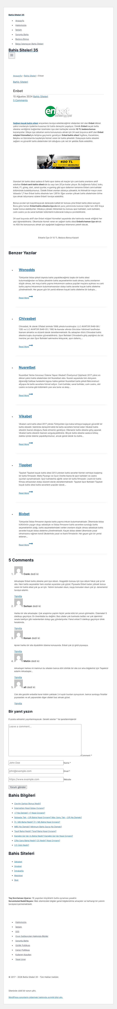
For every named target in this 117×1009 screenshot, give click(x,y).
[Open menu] (12, 55)
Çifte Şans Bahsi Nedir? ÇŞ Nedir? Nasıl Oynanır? (37, 840)
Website (67, 779)
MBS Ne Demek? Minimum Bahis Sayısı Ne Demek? (38, 826)
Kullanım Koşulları (23, 954)
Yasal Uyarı (20, 959)
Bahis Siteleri (30, 76)
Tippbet (25, 465)
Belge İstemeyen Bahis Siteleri (29, 44)
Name (67, 763)
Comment (86, 755)
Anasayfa (19, 20)
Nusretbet (27, 367)
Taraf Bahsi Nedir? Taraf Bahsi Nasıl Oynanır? (35, 831)
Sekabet (18, 861)
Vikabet (25, 416)
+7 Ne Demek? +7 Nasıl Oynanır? (29, 813)
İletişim (18, 30)
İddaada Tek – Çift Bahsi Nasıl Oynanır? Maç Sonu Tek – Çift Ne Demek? (48, 817)
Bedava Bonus (22, 39)
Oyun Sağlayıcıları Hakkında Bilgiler (31, 936)
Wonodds (27, 270)
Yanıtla (18, 596)
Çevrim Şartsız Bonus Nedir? (27, 803)
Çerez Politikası (22, 950)
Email (67, 771)
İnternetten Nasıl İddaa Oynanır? (29, 808)
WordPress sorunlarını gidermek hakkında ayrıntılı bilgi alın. (36, 997)
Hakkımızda (20, 25)
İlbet (16, 880)
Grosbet (18, 866)
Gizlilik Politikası (22, 945)
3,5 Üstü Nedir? (21, 845)
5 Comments (20, 100)
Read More (26, 298)
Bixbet (24, 514)
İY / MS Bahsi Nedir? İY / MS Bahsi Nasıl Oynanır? (37, 822)
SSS (17, 931)
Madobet (18, 875)
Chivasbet (27, 318)
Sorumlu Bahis (22, 34)
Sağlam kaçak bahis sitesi (25, 123)
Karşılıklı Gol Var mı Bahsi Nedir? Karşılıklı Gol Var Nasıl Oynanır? (43, 836)
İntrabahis (19, 871)
